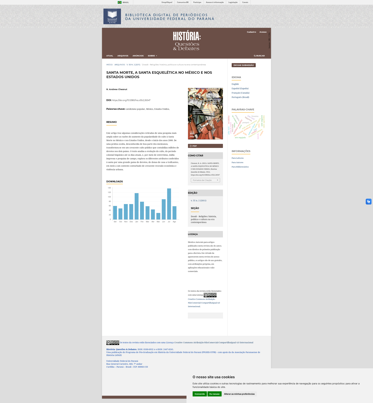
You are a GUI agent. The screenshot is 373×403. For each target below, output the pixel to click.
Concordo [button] (200, 394)
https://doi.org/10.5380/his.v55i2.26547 (131, 100)
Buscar (260, 56)
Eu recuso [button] (215, 394)
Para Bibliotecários (240, 166)
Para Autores (237, 162)
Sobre (151, 56)
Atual (109, 56)
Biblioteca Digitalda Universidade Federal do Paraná (170, 17)
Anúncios (138, 56)
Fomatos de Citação (202, 180)
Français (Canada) (240, 92)
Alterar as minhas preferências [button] (239, 394)
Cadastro (251, 32)
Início (109, 64)
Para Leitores (238, 158)
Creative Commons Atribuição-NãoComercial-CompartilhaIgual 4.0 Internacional (204, 303)
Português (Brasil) (240, 97)
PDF (194, 146)
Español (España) (240, 88)
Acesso (263, 32)
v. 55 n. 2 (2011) (133, 64)
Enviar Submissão (244, 65)
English (235, 84)
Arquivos (122, 56)
